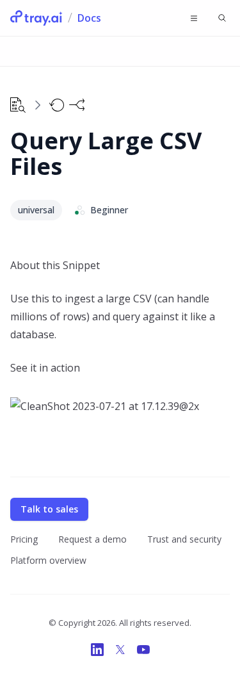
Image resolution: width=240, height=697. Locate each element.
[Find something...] (222, 18)
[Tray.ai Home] (36, 18)
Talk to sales (49, 509)
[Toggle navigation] (194, 18)
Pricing (24, 539)
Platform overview (48, 560)
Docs (89, 18)
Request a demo (92, 539)
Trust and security (184, 539)
